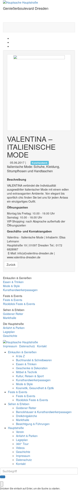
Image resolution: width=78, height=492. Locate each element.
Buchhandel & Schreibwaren (34, 360)
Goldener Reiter (13, 314)
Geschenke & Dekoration (32, 368)
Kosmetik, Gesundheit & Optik (35, 388)
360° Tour (22, 444)
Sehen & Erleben (18, 404)
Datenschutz (27, 346)
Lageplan (9, 332)
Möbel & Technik (26, 372)
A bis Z (20, 356)
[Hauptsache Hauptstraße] (20, 2)
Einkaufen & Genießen (22, 352)
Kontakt (42, 346)
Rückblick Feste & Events (19, 304)
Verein (20, 432)
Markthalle (9, 318)
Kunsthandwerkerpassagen (20, 290)
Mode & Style (11, 286)
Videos (20, 448)
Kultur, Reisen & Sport (30, 376)
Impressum (10, 346)
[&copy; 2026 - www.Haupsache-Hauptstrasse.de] (20, 342)
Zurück (11, 265)
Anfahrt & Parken (14, 328)
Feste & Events (12, 300)
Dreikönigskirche (26, 416)
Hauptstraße (16, 428)
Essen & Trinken (13, 282)
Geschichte (10, 336)
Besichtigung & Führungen (33, 424)
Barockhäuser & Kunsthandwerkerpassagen (44, 412)
